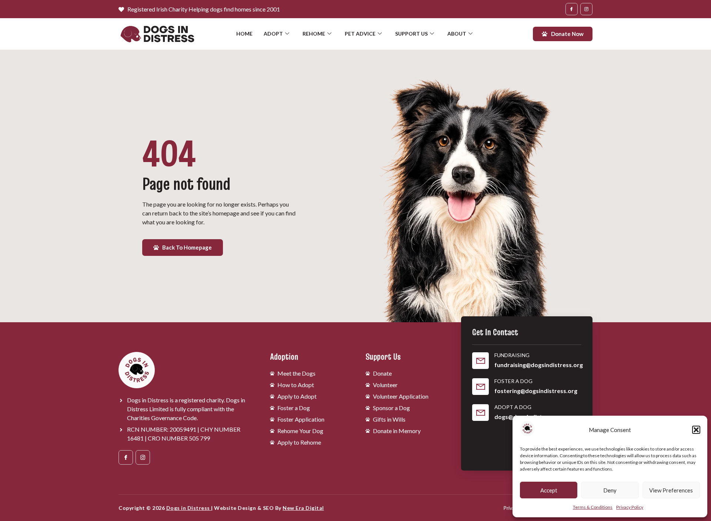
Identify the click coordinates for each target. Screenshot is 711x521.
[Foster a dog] (480, 386)
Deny (610, 490)
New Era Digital (303, 508)
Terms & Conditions (592, 507)
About (456, 33)
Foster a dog (513, 381)
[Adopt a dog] (480, 412)
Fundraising (512, 355)
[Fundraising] (480, 360)
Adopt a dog (512, 407)
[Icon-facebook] (571, 9)
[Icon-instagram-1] (586, 9)
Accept (548, 490)
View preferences (671, 490)
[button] (696, 429)
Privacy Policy (629, 507)
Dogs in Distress (188, 508)
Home (244, 33)
